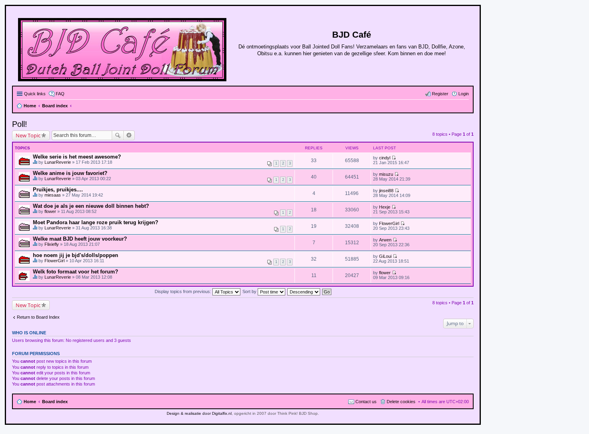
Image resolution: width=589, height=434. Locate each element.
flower (50, 211)
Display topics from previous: (183, 291)
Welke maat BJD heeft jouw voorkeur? (80, 239)
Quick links (35, 93)
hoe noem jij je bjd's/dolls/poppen (75, 255)
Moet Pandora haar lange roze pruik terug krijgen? (95, 222)
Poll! (19, 124)
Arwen (385, 239)
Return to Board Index (38, 317)
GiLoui (385, 256)
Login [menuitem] (463, 93)
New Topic (28, 135)
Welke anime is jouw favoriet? (70, 173)
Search (118, 135)
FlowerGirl (389, 223)
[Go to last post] (393, 157)
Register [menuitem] (440, 93)
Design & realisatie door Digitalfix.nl (199, 413)
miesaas (52, 195)
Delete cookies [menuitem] (401, 401)
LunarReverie (57, 162)
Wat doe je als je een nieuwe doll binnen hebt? (91, 206)
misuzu (386, 174)
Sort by (250, 291)
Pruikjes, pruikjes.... (58, 190)
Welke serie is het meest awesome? (77, 157)
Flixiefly (51, 244)
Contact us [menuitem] (366, 401)
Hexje (384, 207)
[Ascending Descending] (304, 291)
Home (30, 401)
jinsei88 (386, 190)
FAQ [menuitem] (60, 93)
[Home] (123, 48)
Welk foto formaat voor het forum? (75, 272)
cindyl (384, 157)
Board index (55, 401)
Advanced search (129, 135)
